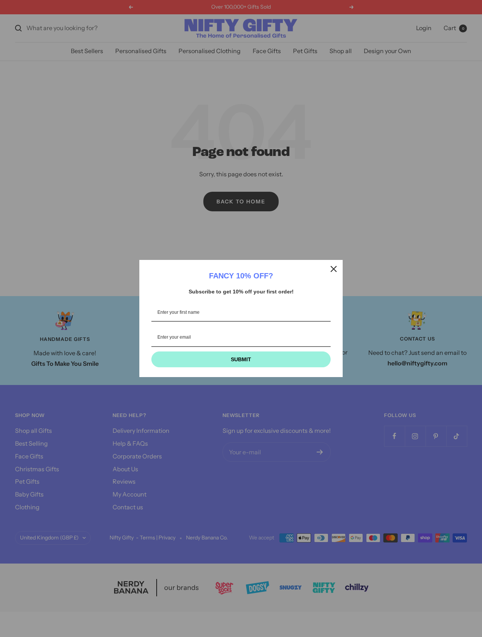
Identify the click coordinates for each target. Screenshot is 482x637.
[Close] (334, 269)
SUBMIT (241, 359)
